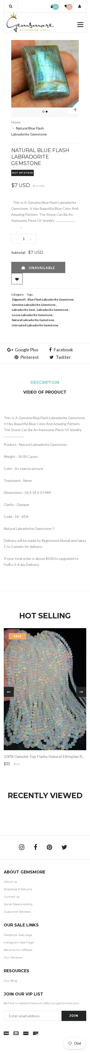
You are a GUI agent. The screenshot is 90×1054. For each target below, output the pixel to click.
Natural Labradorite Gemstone (33, 320)
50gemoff (19, 299)
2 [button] (47, 112)
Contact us (12, 896)
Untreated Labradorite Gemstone (35, 325)
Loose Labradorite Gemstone (32, 315)
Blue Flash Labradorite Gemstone (51, 299)
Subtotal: (18, 252)
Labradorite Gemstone (52, 310)
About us (10, 881)
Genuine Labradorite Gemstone (34, 305)
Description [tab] (44, 382)
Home (15, 122)
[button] (10, 6)
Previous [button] (9, 692)
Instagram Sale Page (19, 942)
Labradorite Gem (23, 310)
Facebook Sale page (18, 935)
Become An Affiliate (18, 950)
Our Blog (10, 980)
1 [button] (43, 112)
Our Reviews (13, 957)
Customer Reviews (17, 911)
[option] (45, 74)
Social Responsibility (18, 904)
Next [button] (81, 692)
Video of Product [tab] (44, 392)
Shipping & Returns (18, 889)
